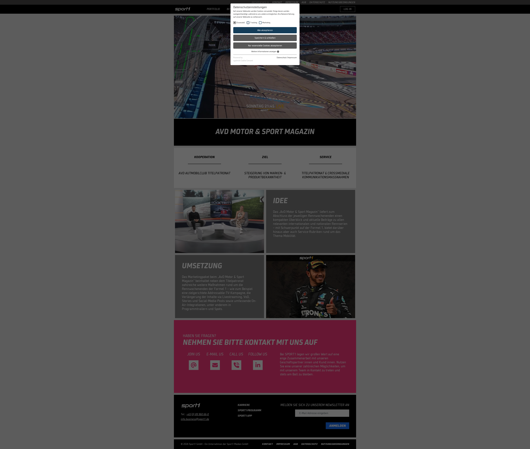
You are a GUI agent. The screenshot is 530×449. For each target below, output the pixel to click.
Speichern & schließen (265, 37)
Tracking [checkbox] (253, 22)
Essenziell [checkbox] (241, 22)
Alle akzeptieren (265, 30)
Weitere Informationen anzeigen (264, 51)
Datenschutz (281, 57)
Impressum (292, 57)
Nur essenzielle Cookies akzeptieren (265, 45)
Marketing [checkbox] (266, 22)
